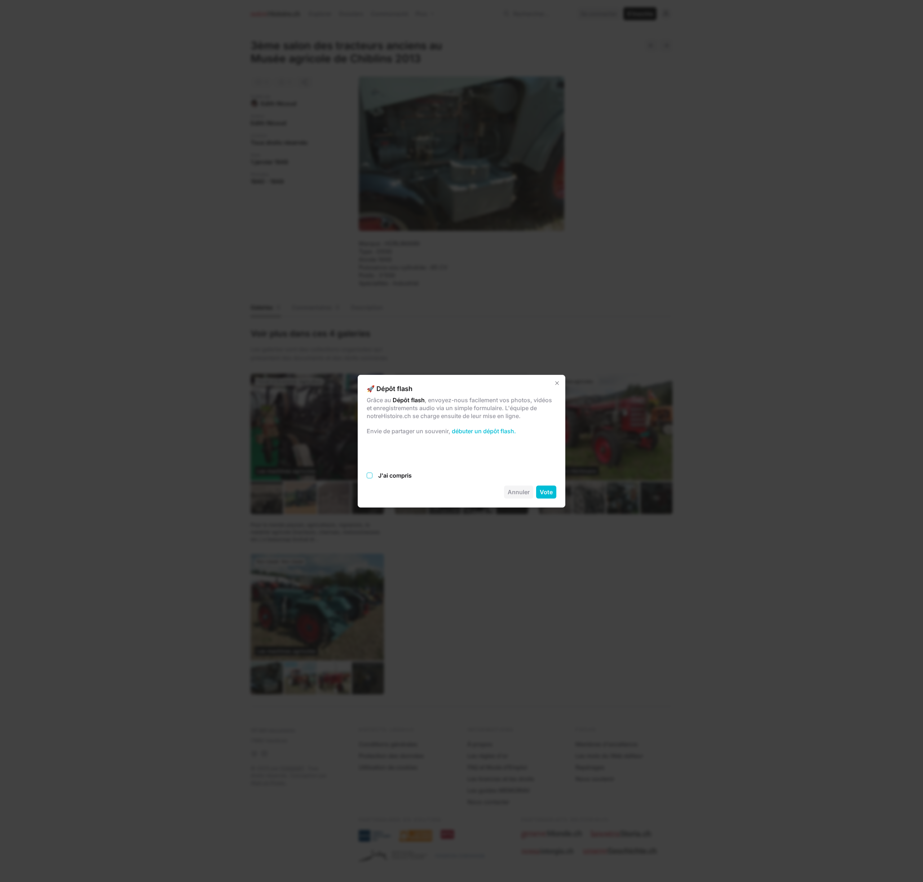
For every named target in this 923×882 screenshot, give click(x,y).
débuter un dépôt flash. (483, 431)
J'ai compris (395, 475)
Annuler (519, 492)
